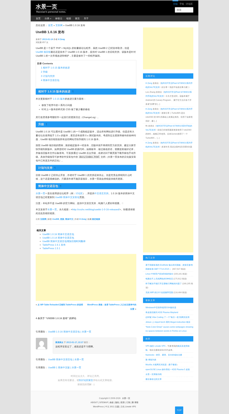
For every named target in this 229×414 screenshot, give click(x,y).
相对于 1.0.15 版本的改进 (55, 67)
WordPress (98, 406)
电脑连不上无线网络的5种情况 (159, 279)
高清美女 (59, 342)
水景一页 (46, 7)
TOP (179, 410)
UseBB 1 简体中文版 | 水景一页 (64, 367)
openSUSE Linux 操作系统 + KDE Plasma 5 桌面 (168, 369)
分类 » (48, 18)
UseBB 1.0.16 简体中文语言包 (58, 234)
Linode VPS (130, 406)
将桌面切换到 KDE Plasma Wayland (162, 312)
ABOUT (94, 402)
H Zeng (61, 39)
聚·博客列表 (151, 360)
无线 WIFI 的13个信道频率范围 (159, 292)
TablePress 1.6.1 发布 (54, 244)
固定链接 (96, 219)
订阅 (128, 402)
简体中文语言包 (50, 80)
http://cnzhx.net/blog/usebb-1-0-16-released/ (96, 209)
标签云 (58, 18)
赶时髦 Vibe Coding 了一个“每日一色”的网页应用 (167, 317)
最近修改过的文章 (154, 379)
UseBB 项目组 (43, 52)
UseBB (55, 219)
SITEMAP (103, 402)
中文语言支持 (101, 193)
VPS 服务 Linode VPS (155, 346)
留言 (77, 18)
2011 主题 (114, 406)
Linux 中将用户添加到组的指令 (159, 274)
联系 (123, 402)
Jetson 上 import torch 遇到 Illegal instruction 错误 (168, 322)
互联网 (59, 25)
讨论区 (189, 4)
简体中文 (69, 219)
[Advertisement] (86, 277)
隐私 (117, 402)
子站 (181, 4)
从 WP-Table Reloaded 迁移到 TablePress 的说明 (60, 305)
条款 (112, 402)
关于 (86, 18)
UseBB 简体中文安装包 (67, 197)
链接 (68, 18)
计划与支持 (48, 76)
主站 (175, 4)
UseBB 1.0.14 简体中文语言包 (58, 237)
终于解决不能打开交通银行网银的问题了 (164, 283)
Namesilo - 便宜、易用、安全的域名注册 (164, 355)
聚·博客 (135, 402)
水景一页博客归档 (154, 374)
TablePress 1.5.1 (51, 248)
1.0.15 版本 (59, 98)
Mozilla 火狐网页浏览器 (156, 364)
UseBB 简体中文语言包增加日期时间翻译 (63, 241)
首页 (38, 18)
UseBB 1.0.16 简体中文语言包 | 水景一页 (69, 331)
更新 (62, 219)
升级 (44, 71)
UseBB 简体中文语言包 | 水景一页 (66, 359)
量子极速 (173, 364)
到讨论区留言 (86, 380)
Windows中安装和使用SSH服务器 (161, 307)
